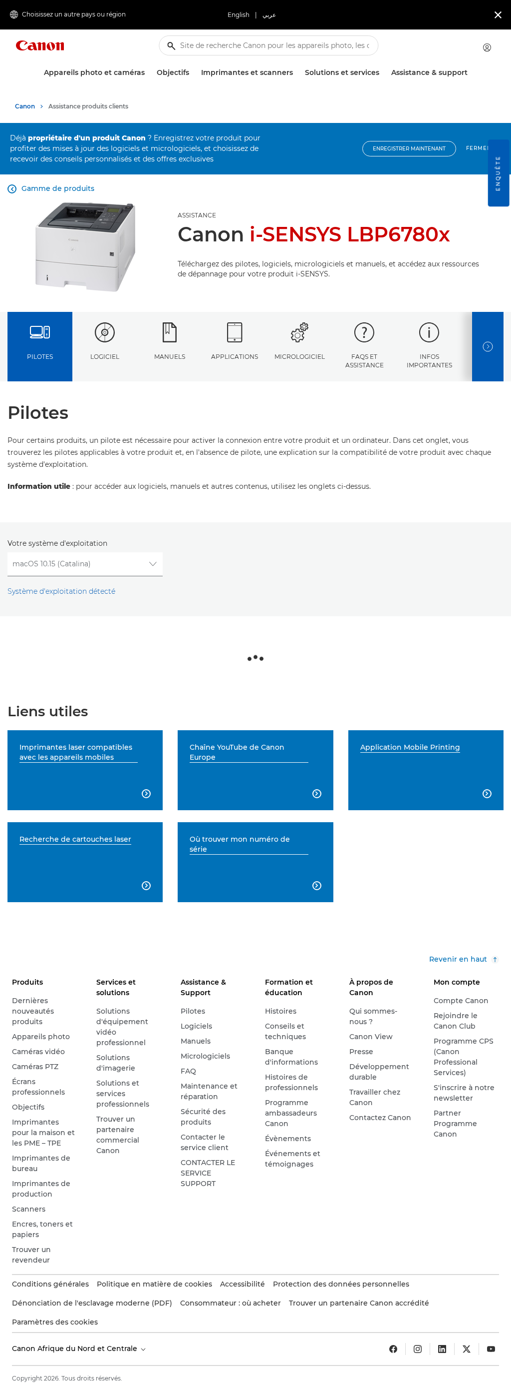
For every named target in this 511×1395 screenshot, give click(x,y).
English (239, 14)
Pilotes (40, 356)
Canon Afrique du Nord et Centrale (75, 1348)
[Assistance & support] (472, 72)
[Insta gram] (418, 1349)
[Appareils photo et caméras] (149, 72)
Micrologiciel (299, 356)
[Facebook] (393, 1349)
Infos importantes (429, 361)
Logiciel (104, 356)
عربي (269, 14)
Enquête (498, 173)
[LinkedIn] (442, 1349)
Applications (234, 356)
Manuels (169, 356)
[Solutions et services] (383, 72)
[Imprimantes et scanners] (297, 72)
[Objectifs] (193, 72)
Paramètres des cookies (55, 1322)
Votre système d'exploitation (57, 543)
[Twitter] (467, 1349)
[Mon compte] (487, 47)
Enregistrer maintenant (409, 148)
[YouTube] (491, 1349)
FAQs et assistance (364, 361)
